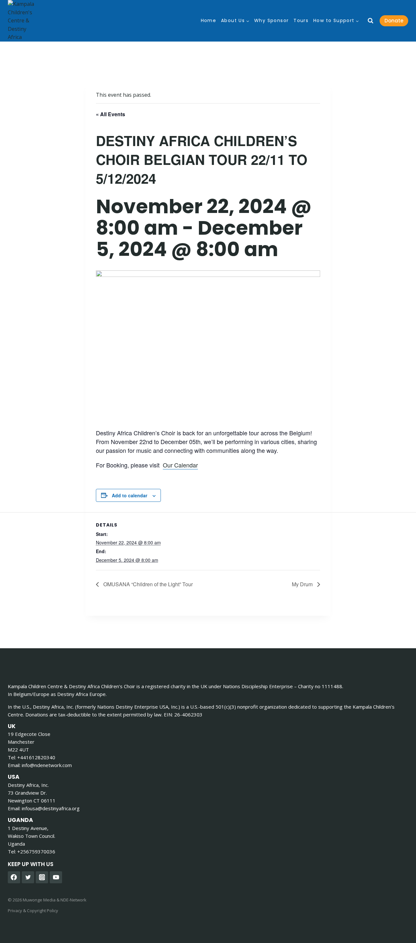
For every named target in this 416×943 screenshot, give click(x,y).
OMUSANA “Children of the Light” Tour (147, 584)
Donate (393, 20)
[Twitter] (28, 877)
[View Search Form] (370, 21)
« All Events (110, 114)
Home (208, 21)
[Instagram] (42, 877)
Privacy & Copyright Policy (33, 910)
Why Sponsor (271, 21)
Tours (300, 21)
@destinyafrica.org (51, 808)
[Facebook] (14, 877)
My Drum (303, 584)
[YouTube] (56, 877)
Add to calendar (129, 495)
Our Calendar (180, 465)
